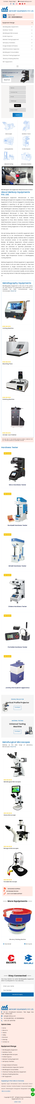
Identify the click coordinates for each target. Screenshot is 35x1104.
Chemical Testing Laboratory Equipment (14, 1072)
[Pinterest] (22, 4)
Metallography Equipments (10, 27)
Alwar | (31, 1083)
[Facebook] (11, 4)
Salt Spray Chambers (9, 42)
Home (4, 1028)
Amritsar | (9, 1086)
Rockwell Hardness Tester (17, 525)
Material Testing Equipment (11, 39)
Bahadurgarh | (10, 1088)
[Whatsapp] (33, 1090)
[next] (32, 76)
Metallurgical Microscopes (10, 33)
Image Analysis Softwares (10, 46)
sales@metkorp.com (25, 1)
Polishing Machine (8, 399)
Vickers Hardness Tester (17, 606)
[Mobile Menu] (17, 66)
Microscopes (8, 133)
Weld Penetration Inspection (11, 49)
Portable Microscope (10, 882)
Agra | (8, 1083)
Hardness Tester (26, 133)
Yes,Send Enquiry (17, 994)
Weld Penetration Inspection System (13, 1067)
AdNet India (17, 1102)
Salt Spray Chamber (26, 164)
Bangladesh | (24, 1088)
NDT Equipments (7, 62)
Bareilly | (30, 1088)
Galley (4, 1035)
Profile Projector (26, 149)
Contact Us (5, 1042)
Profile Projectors (8, 36)
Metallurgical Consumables (11, 52)
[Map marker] (24, 4)
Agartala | (4, 1083)
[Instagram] (16, 4)
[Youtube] (19, 4)
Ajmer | (20, 1083)
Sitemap (4, 1039)
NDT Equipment (6, 1076)
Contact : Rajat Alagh (9, 1)
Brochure (5, 1037)
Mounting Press (8, 364)
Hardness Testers (8, 30)
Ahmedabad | (14, 1083)
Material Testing (8, 164)
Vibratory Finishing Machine (11, 58)
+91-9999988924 (15, 17)
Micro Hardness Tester (17, 485)
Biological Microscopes (11, 848)
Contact (17, 707)
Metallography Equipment (10, 1050)
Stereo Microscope (10, 815)
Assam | (3, 1088)
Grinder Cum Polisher (9, 435)
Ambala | (3, 1086)
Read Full (7, 80)
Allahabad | (26, 1083)
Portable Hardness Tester (17, 647)
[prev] (2, 76)
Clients (4, 1032)
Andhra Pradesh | (16, 1086)
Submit (17, 115)
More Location (6, 1091)
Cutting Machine (8, 149)
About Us (5, 1030)
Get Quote (7, 453)
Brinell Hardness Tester (17, 566)
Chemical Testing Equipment (11, 55)
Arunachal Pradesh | (26, 1086)
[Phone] (33, 1094)
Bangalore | (17, 1088)
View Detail (8, 944)
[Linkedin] (13, 4)
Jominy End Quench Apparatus (17, 688)
